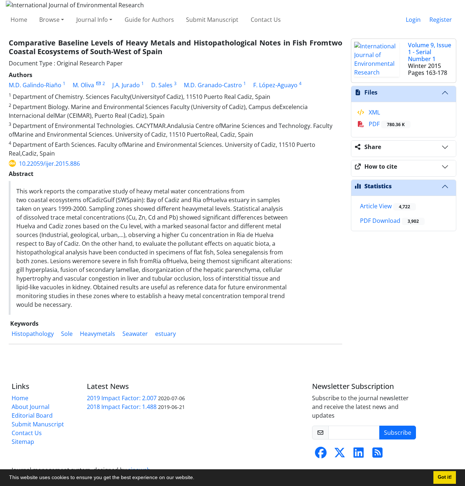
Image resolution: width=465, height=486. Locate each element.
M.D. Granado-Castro (213, 85)
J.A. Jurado (126, 85)
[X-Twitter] (339, 455)
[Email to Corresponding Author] (98, 83)
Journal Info (92, 20)
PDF (386, 124)
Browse (49, 20)
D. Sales (162, 85)
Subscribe (397, 433)
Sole (67, 334)
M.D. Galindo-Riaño (35, 85)
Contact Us (266, 20)
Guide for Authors (149, 20)
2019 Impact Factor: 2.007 (122, 398)
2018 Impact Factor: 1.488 (122, 407)
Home (19, 20)
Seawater (135, 334)
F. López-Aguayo (275, 85)
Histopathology (33, 334)
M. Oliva (83, 85)
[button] (197, 478)
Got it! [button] (445, 477)
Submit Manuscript (212, 20)
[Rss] (377, 455)
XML (373, 112)
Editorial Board (32, 415)
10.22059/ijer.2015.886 (49, 164)
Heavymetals (97, 334)
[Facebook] (320, 455)
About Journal (30, 407)
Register (440, 20)
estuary (165, 334)
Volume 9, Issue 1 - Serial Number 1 (429, 52)
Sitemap (23, 442)
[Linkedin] (358, 455)
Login (413, 20)
